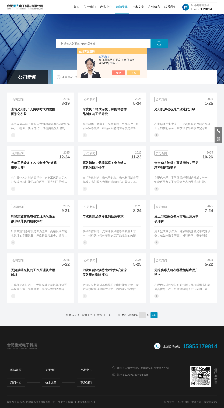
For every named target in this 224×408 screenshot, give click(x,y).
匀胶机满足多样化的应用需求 (103, 216)
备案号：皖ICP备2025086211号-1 (76, 401)
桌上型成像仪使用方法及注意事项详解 (176, 219)
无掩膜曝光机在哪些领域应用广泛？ (176, 272)
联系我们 (170, 7)
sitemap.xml (210, 401)
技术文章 (138, 7)
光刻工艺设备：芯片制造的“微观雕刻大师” (34, 165)
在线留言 (154, 7)
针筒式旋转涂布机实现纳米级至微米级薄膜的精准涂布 (33, 219)
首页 (77, 7)
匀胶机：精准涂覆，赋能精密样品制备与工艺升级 (105, 111)
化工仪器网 (182, 401)
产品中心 (106, 7)
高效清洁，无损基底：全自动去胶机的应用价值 (105, 165)
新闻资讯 (122, 7)
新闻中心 (16, 382)
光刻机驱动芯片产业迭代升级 (174, 109)
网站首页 (16, 369)
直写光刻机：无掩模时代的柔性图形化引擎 (33, 111)
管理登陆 (196, 401)
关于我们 (90, 7)
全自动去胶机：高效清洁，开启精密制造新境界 (176, 165)
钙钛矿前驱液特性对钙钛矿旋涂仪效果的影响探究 (105, 272)
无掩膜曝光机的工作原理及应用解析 (33, 272)
